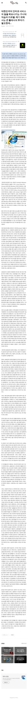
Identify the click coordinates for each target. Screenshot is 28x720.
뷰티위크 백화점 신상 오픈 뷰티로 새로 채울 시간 (9, 43)
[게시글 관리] (8, 635)
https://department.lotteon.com (10, 41)
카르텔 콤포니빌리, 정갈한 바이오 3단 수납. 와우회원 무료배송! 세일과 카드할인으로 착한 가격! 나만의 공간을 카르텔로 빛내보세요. (10, 36)
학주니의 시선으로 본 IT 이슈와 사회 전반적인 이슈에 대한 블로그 (11, 679)
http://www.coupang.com (8, 31)
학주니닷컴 (5, 676)
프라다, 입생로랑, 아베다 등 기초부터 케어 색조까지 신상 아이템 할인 (10, 46)
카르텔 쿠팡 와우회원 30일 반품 (10, 33)
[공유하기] (6, 635)
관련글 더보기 (24, 643)
